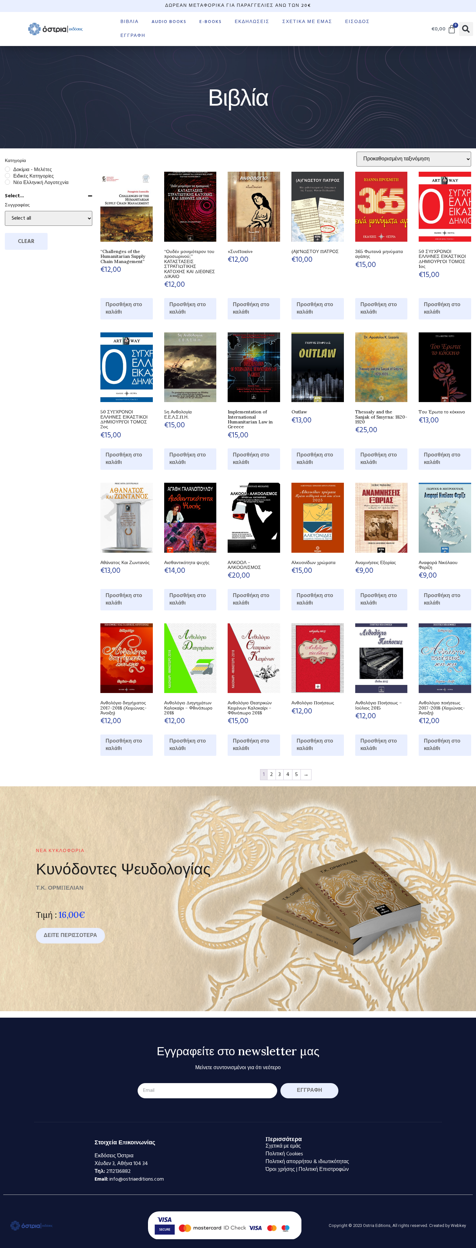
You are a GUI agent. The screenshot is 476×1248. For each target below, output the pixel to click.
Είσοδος (357, 22)
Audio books (169, 22)
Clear (26, 241)
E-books (210, 22)
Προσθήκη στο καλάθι (124, 309)
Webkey (458, 1225)
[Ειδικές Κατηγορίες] (7, 175)
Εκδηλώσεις (252, 22)
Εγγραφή (132, 36)
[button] (466, 29)
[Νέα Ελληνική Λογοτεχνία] (7, 182)
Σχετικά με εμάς (307, 22)
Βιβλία (129, 22)
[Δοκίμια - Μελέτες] (7, 169)
